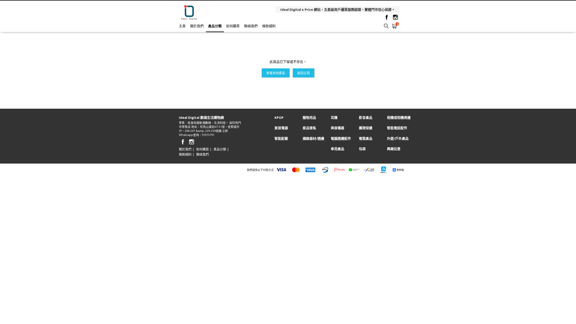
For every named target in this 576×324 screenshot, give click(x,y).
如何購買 (233, 26)
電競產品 (365, 138)
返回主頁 (303, 73)
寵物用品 (309, 117)
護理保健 (365, 128)
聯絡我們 (251, 26)
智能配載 (281, 138)
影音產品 (365, 117)
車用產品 (337, 149)
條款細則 (269, 26)
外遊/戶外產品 (398, 138)
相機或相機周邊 (399, 117)
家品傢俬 (309, 128)
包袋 (362, 149)
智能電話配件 (397, 128)
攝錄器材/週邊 (313, 138)
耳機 (334, 117)
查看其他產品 (275, 73)
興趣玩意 (393, 149)
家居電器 (281, 128)
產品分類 (215, 26)
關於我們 (197, 26)
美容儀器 (337, 128)
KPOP (279, 117)
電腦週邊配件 (341, 138)
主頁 (182, 26)
